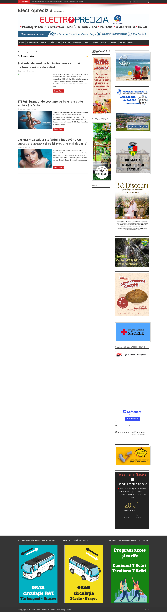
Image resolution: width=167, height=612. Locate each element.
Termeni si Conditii (48, 610)
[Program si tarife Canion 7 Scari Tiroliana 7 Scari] (129, 574)
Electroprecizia (35, 10)
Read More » (59, 91)
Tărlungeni (55, 42)
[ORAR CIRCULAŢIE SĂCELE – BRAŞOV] (83, 574)
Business (66, 42)
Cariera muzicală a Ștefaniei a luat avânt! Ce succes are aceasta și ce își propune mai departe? (53, 141)
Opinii (130, 42)
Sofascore (132, 426)
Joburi (95, 42)
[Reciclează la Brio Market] (101, 85)
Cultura (104, 42)
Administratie (32, 42)
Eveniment (77, 42)
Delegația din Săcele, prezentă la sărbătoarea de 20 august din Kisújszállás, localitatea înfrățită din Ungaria (65, 2)
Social (86, 42)
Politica (44, 42)
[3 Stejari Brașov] (101, 151)
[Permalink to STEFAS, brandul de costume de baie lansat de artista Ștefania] (35, 129)
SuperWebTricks (135, 434)
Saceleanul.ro (36, 610)
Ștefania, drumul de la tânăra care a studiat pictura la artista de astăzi (49, 65)
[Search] (147, 1)
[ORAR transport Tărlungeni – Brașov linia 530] (38, 574)
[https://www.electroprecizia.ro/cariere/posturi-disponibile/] (132, 122)
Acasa (21, 42)
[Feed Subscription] (87, 56)
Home (22, 52)
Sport (122, 42)
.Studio (68, 610)
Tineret (114, 42)
